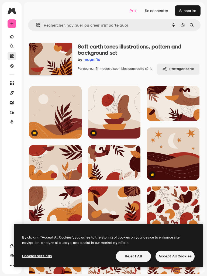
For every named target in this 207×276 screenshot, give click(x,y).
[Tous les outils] (12, 83)
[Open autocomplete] (35, 25)
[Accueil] (12, 36)
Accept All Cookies (175, 256)
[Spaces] (12, 93)
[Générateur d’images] (12, 102)
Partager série (181, 69)
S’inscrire (187, 10)
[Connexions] (12, 246)
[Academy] (12, 255)
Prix (133, 10)
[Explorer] (12, 65)
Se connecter (156, 10)
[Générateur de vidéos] (12, 112)
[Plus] (12, 265)
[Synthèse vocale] (12, 122)
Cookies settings (37, 256)
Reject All (133, 256)
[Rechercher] (12, 46)
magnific (92, 59)
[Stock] (12, 56)
